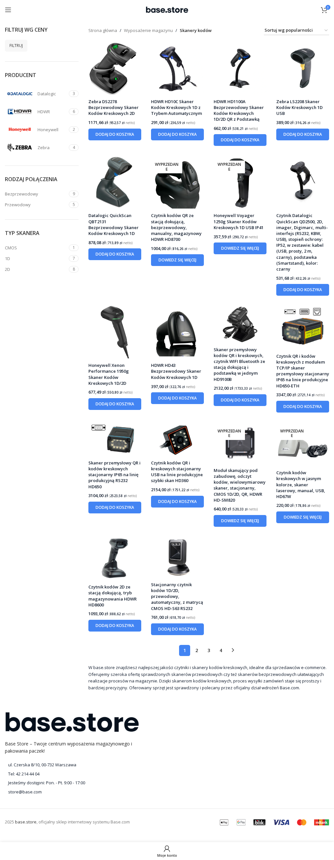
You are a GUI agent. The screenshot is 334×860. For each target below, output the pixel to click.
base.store (26, 822)
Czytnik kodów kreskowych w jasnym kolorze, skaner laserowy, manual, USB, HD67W (300, 484)
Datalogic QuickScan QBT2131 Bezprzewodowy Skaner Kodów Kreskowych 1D (113, 224)
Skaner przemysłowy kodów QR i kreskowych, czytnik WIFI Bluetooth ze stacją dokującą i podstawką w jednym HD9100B (239, 364)
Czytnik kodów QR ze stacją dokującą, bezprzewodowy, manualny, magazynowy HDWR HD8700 (176, 227)
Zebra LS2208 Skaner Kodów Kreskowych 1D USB (299, 107)
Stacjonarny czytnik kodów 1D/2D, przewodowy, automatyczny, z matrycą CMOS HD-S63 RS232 (177, 596)
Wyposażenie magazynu (148, 30)
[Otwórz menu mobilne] (8, 9)
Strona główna (102, 30)
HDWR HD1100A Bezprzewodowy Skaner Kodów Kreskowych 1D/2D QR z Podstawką (239, 110)
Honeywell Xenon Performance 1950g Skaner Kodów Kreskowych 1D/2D (108, 374)
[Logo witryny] (167, 9)
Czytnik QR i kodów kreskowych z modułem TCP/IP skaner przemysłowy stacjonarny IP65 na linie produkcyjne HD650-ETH (302, 371)
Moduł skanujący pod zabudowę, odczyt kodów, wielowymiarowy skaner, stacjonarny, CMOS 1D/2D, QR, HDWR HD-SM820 (240, 485)
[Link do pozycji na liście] (72, 774)
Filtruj (16, 45)
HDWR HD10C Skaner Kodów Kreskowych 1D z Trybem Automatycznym (176, 107)
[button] (114, 134)
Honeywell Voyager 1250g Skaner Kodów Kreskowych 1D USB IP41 (239, 221)
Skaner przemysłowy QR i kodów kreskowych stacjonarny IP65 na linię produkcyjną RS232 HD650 (114, 475)
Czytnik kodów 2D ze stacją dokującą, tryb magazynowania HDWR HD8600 (112, 596)
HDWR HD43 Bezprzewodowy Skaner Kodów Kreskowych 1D (176, 371)
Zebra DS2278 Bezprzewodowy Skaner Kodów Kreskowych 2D (113, 107)
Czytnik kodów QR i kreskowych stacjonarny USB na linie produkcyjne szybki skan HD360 (177, 472)
